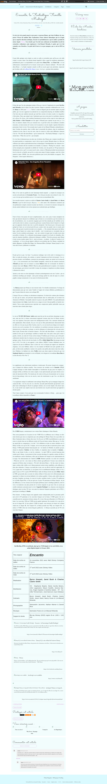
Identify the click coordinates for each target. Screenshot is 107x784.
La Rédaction (48, 6)
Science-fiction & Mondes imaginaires (34, 6)
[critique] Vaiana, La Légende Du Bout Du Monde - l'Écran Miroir (54, 688)
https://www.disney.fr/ (57, 652)
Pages (62, 6)
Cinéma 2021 (16, 22)
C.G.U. (59, 782)
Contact (68, 6)
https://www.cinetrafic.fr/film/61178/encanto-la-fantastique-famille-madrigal (44, 634)
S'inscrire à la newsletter (18, 719)
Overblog (61, 778)
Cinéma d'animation (24, 22)
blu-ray (49, 22)
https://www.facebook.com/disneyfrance (53, 669)
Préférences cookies (77, 782)
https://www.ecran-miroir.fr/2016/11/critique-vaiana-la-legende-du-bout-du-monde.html (42, 699)
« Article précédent (17, 704)
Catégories (56, 6)
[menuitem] (22, 7)
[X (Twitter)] (64, 1)
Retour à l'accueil (17, 707)
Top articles (44, 782)
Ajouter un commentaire (24, 745)
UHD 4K (53, 22)
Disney (29, 22)
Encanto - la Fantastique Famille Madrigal (46, 623)
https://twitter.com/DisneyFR (55, 678)
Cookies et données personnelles (67, 782)
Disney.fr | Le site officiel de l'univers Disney (48, 640)
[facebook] (62, 1)
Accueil (21, 6)
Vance (80, 118)
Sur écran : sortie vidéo (43, 22)
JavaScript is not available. (35, 675)
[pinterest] (67, 1)
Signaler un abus (54, 782)
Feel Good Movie (34, 22)
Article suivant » (60, 704)
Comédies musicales (59, 22)
